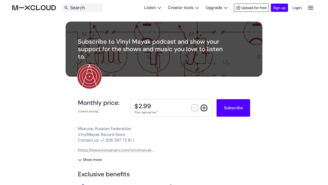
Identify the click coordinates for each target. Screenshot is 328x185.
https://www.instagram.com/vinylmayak (115, 150)
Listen (150, 7)
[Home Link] (34, 7)
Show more (92, 159)
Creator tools (180, 7)
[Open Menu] (310, 7)
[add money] (204, 108)
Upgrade (214, 7)
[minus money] (195, 108)
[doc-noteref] (98, 111)
